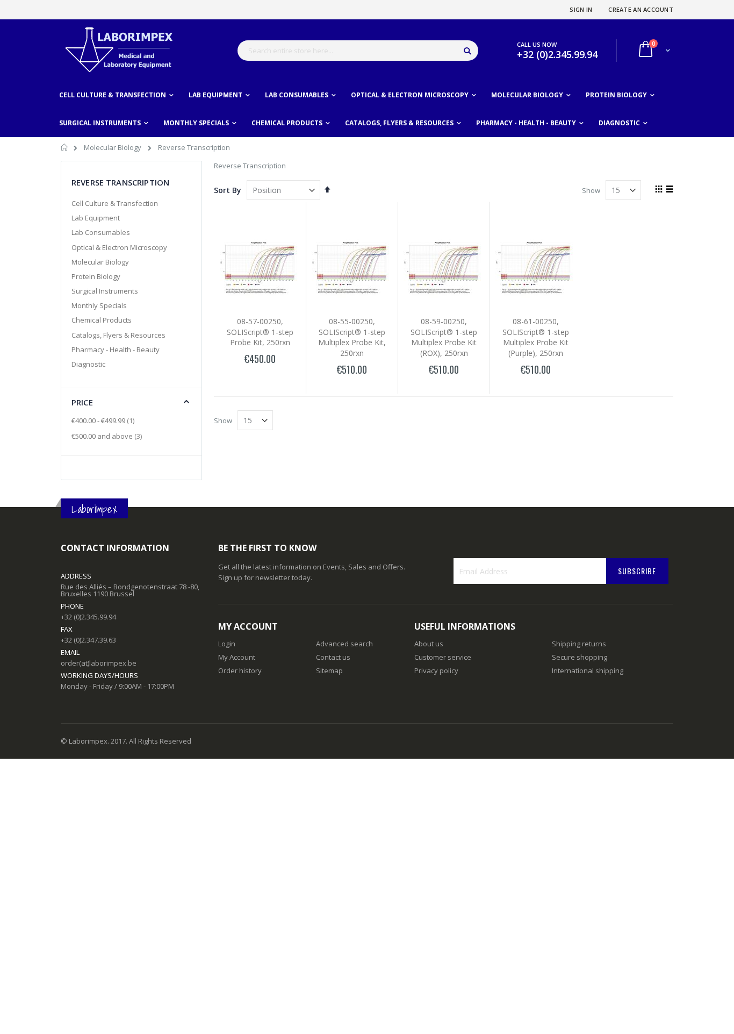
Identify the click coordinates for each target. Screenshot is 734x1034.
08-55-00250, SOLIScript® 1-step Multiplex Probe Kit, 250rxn (352, 337)
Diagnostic (88, 364)
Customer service (442, 657)
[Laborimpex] (117, 50)
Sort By (227, 190)
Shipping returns (579, 643)
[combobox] (358, 50)
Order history (240, 670)
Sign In (581, 9)
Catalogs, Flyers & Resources (118, 335)
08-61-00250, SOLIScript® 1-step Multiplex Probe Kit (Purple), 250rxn (535, 337)
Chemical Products (101, 320)
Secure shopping (579, 657)
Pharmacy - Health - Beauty (115, 349)
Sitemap (329, 670)
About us (428, 643)
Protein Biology (95, 276)
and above (108, 436)
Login (226, 643)
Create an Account (640, 9)
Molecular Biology (113, 147)
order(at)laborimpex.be (98, 663)
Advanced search (344, 643)
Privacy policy (436, 670)
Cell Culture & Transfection (114, 203)
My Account (236, 657)
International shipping (587, 670)
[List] (669, 190)
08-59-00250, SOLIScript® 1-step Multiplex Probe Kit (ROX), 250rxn (444, 337)
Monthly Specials (99, 305)
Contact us (333, 657)
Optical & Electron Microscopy (119, 247)
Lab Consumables (100, 232)
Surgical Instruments (104, 291)
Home (65, 148)
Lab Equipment (95, 218)
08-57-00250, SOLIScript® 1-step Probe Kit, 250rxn (260, 331)
